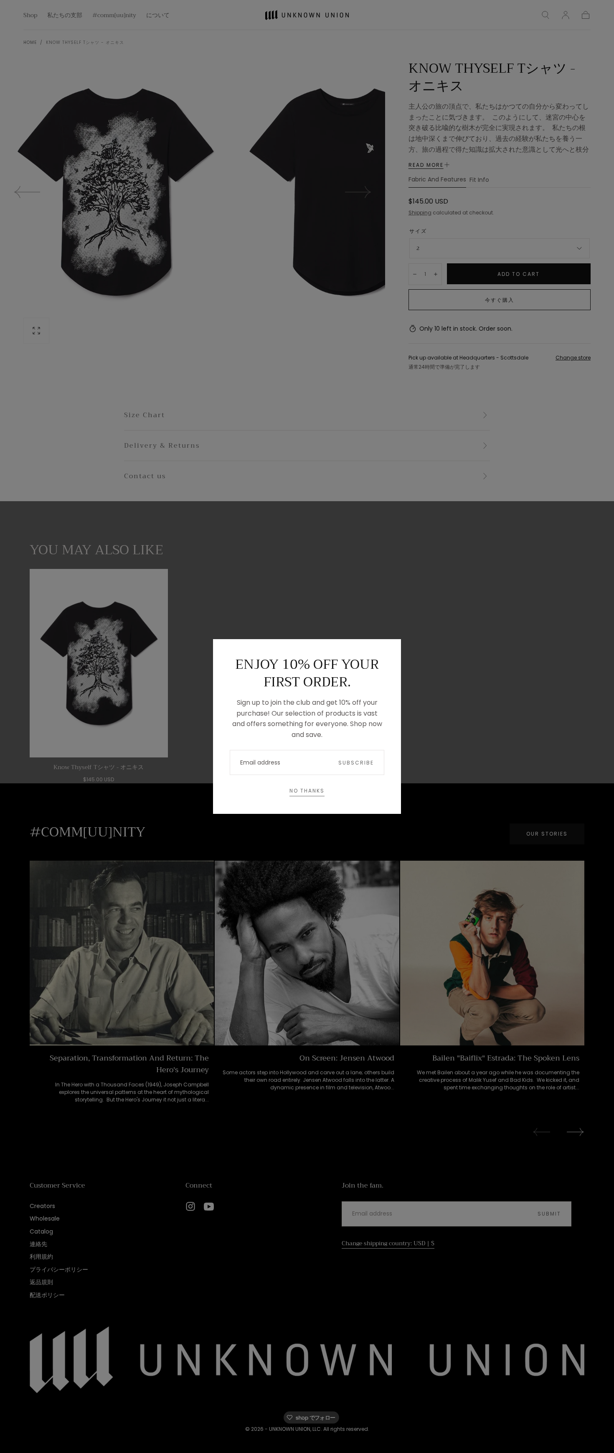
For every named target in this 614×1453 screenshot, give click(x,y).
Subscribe (356, 762)
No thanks (307, 790)
